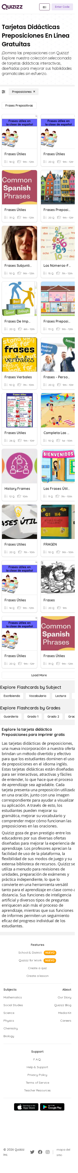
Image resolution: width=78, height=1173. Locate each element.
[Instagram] (48, 1152)
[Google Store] (52, 1107)
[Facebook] (40, 1152)
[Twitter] (32, 1152)
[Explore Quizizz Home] (12, 7)
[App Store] (26, 1107)
